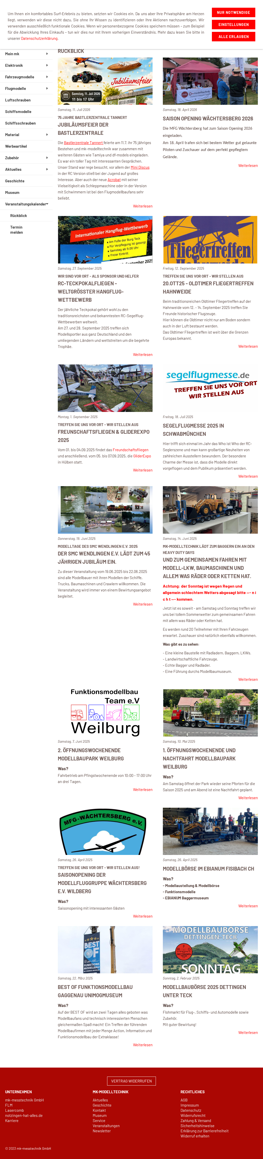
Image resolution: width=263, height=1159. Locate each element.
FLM (9, 1105)
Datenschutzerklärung (39, 38)
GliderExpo (142, 456)
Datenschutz (191, 1110)
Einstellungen (234, 24)
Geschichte (102, 1105)
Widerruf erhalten (195, 1136)
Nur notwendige (233, 12)
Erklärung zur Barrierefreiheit (205, 1130)
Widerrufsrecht (193, 1115)
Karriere (11, 1120)
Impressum (190, 1105)
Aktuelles (100, 1100)
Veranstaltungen (106, 1125)
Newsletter (102, 1130)
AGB (184, 1100)
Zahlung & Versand (196, 1120)
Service (99, 1120)
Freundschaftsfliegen (130, 449)
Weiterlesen (143, 206)
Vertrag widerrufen (131, 1081)
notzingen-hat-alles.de (24, 1115)
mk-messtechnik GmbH (24, 1100)
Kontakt (99, 1110)
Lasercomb (14, 1110)
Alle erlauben (234, 36)
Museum (100, 1115)
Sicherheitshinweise (197, 1125)
